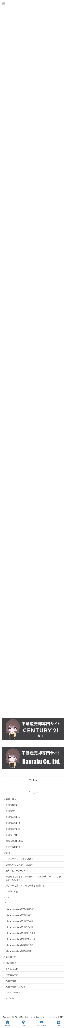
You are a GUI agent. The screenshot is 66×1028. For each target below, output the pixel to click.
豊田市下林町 (12, 835)
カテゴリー (8, 998)
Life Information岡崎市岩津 (18, 951)
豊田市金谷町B (13, 823)
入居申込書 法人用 (15, 986)
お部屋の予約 (9, 957)
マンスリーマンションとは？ (19, 858)
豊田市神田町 (12, 805)
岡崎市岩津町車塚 (14, 841)
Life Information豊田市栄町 (18, 915)
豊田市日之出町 (13, 829)
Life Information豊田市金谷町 (20, 927)
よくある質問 (12, 969)
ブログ (6, 903)
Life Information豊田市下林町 (20, 921)
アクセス (7, 897)
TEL (58, 1025)
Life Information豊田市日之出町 (21, 933)
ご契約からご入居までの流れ (19, 864)
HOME (7, 1025)
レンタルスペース (12, 992)
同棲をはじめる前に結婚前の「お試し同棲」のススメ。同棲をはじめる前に (33, 878)
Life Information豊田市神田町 (20, 909)
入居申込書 (11, 980)
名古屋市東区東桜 (14, 847)
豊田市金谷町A (13, 817)
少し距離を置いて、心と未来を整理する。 (26, 885)
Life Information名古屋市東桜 (20, 945)
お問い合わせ (9, 963)
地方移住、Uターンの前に (18, 870)
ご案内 (6, 853)
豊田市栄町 (11, 811)
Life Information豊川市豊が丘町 (21, 939)
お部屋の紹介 (9, 799)
